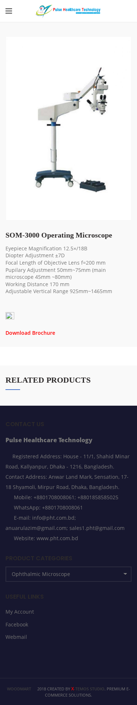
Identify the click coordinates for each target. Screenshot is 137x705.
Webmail (16, 636)
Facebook (16, 624)
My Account (19, 611)
